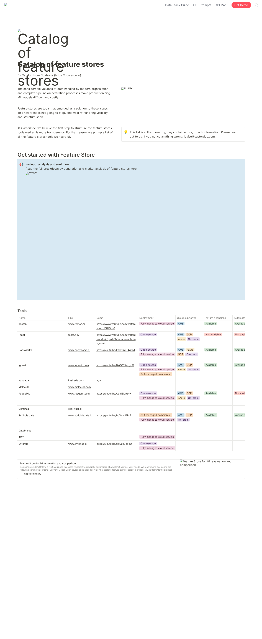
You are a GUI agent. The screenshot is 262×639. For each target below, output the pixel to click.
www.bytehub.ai (77, 443)
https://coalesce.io (67, 75)
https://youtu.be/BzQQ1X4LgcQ (115, 365)
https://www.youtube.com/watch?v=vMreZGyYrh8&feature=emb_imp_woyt (116, 339)
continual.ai (74, 408)
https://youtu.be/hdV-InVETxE (113, 415)
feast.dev (73, 334)
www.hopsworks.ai (79, 349)
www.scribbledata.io (80, 415)
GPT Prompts (202, 5)
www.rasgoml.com (79, 393)
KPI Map (221, 5)
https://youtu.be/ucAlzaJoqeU (114, 443)
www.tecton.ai (76, 323)
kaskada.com (76, 380)
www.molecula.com (79, 386)
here (133, 168)
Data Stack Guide (177, 5)
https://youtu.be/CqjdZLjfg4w (113, 393)
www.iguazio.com (78, 365)
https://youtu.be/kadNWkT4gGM (115, 349)
